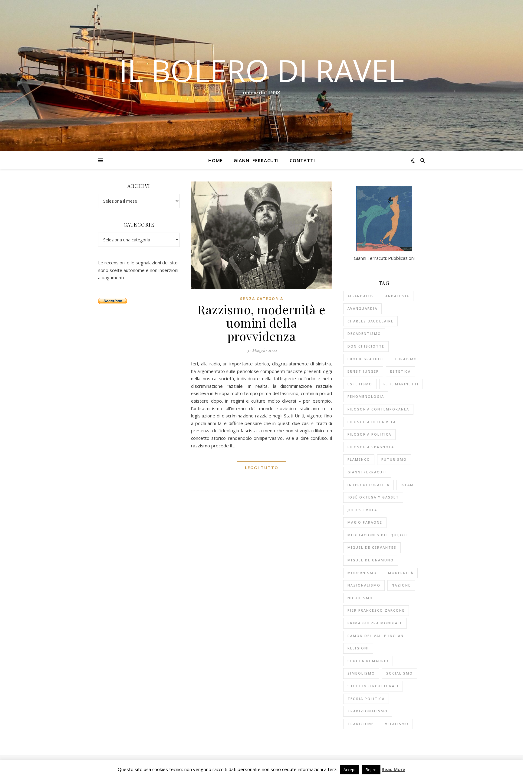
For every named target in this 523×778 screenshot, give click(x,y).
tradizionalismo (367, 711)
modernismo (362, 572)
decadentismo (364, 333)
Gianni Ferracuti (256, 160)
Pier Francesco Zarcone (376, 610)
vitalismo (397, 723)
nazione (401, 585)
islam (407, 484)
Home (215, 160)
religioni (358, 648)
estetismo (359, 384)
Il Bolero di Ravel (261, 70)
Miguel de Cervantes (371, 547)
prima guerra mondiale (375, 623)
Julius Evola (362, 510)
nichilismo (360, 598)
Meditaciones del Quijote (378, 535)
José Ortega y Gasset (373, 497)
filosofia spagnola (370, 447)
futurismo (394, 459)
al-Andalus (360, 296)
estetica (400, 371)
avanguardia (362, 308)
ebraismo (406, 359)
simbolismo (361, 673)
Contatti (302, 160)
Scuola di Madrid (368, 661)
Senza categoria (261, 298)
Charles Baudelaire (370, 321)
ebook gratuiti (365, 359)
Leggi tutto (261, 467)
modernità (400, 572)
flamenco (358, 459)
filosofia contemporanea (378, 409)
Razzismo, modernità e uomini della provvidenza (261, 322)
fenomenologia (365, 396)
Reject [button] (371, 769)
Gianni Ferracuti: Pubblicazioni (384, 258)
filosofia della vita (371, 422)
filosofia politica (369, 434)
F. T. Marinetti (401, 384)
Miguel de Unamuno (370, 560)
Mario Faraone (364, 522)
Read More (393, 769)
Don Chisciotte (365, 346)
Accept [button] (350, 769)
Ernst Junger (363, 371)
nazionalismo (363, 585)
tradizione (360, 723)
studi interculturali (373, 686)
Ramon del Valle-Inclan (375, 635)
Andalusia (397, 296)
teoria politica (366, 698)
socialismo (399, 673)
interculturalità (368, 484)
